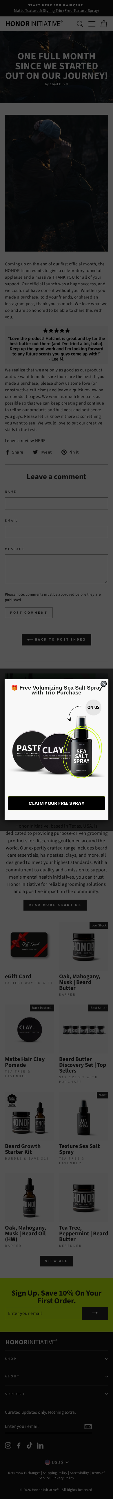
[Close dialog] (104, 684)
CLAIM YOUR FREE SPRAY (56, 803)
